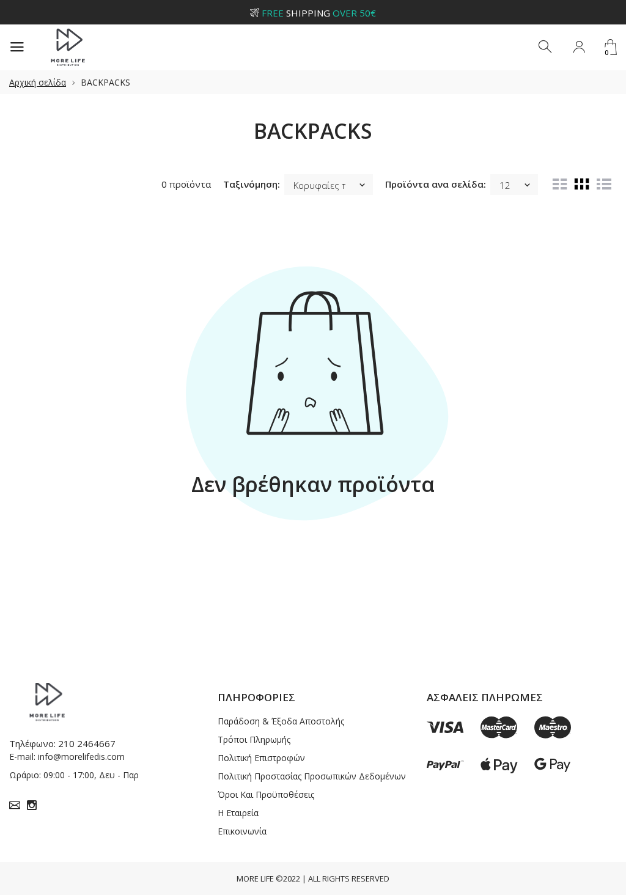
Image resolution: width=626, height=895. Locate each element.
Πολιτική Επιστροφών (261, 758)
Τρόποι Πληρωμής (254, 739)
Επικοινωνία (242, 831)
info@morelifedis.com (81, 756)
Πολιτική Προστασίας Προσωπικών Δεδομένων (312, 776)
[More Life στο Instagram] (31, 805)
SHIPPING (319, 13)
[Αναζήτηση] (545, 47)
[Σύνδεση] (578, 47)
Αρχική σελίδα (37, 82)
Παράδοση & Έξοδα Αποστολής (281, 721)
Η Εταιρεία (238, 813)
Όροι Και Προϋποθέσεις (266, 794)
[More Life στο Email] (14, 805)
